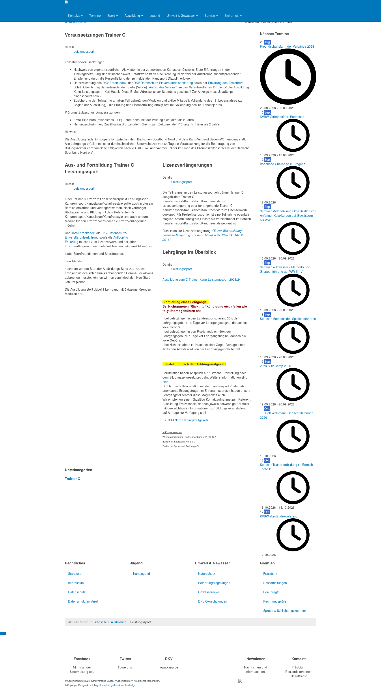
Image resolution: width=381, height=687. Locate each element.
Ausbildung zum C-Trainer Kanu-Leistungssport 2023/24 (201, 279)
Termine (95, 15)
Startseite (74, 573)
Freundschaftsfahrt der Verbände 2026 (287, 46)
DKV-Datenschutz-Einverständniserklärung (164, 82)
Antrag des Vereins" (163, 87)
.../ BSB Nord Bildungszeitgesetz (185, 420)
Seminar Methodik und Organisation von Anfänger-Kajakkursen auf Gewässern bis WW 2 (288, 215)
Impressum (76, 583)
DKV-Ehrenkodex (114, 82)
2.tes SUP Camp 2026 (275, 366)
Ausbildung (133, 15)
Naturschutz (206, 573)
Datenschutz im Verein (83, 601)
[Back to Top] (3, 633)
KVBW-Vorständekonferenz (279, 516)
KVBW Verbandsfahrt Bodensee (282, 116)
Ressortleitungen (275, 583)
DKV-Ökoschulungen (212, 601)
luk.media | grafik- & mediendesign (117, 685)
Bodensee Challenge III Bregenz (282, 164)
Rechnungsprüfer (275, 601)
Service (210, 15)
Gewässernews (209, 592)
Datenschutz (77, 592)
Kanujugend (141, 573)
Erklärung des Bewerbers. (226, 82)
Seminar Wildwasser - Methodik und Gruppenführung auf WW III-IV (285, 269)
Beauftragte (271, 592)
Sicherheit (232, 15)
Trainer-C (72, 478)
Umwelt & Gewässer (181, 15)
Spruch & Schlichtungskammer (284, 610)
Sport (111, 15)
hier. (165, 381)
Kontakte (74, 15)
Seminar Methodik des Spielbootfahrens (288, 318)
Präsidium (270, 573)
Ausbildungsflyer (76, 22)
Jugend (155, 15)
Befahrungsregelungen (214, 583)
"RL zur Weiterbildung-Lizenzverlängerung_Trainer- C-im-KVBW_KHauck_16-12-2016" (203, 235)
